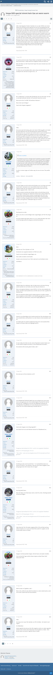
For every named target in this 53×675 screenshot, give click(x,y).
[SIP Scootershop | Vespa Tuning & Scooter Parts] (26, 10)
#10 (50, 313)
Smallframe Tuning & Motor (10, 658)
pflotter (9, 15)
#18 (50, 551)
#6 (50, 182)
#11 (50, 340)
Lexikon (18, 176)
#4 (50, 125)
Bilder (4, 77)
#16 (50, 487)
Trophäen (5, 74)
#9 (50, 282)
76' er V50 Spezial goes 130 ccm (26, 450)
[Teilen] (51, 19)
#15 (50, 461)
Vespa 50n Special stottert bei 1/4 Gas (13, 656)
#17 (50, 524)
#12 (50, 371)
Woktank (22, 176)
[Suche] (45, 1)
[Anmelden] (48, 1)
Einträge (4, 176)
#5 (50, 151)
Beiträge (4, 40)
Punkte (4, 39)
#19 (50, 585)
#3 (50, 93)
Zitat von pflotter (23, 155)
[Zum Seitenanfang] (51, 673)
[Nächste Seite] (11, 19)
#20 (50, 617)
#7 (50, 209)
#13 (50, 397)
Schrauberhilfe (29, 176)
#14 (50, 424)
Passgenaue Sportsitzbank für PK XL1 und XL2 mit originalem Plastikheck (32, 448)
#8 (50, 244)
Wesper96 (6, 657)
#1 (50, 23)
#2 (50, 57)
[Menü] (51, 1)
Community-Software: (26, 673)
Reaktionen (5, 37)
